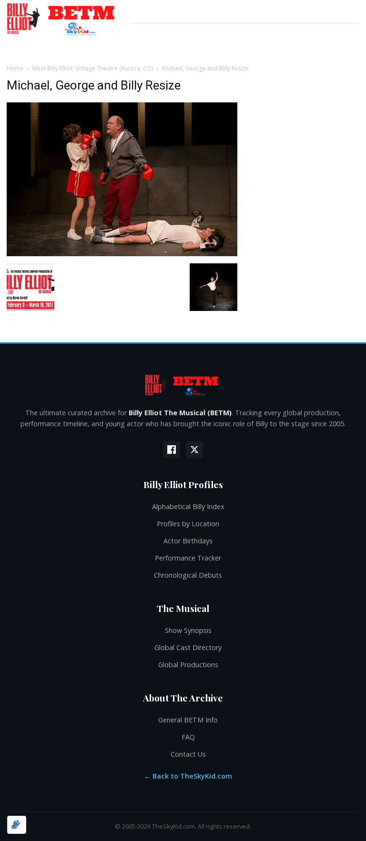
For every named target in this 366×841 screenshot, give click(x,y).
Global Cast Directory (188, 647)
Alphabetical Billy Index (188, 506)
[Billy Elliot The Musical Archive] (183, 385)
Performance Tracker (188, 557)
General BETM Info (188, 719)
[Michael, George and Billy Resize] (122, 254)
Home (15, 68)
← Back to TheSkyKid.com (188, 776)
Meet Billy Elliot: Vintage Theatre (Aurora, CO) (92, 68)
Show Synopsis (188, 630)
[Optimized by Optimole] (16, 825)
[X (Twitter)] (194, 449)
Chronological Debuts (188, 575)
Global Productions (188, 664)
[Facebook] (171, 449)
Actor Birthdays (188, 540)
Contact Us (188, 754)
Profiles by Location (188, 523)
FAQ (188, 736)
